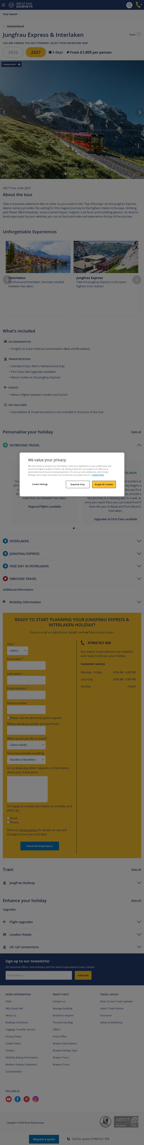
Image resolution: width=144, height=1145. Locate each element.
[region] (72, 474)
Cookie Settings (40, 484)
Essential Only (78, 484)
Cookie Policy (98, 475)
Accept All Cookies (104, 484)
